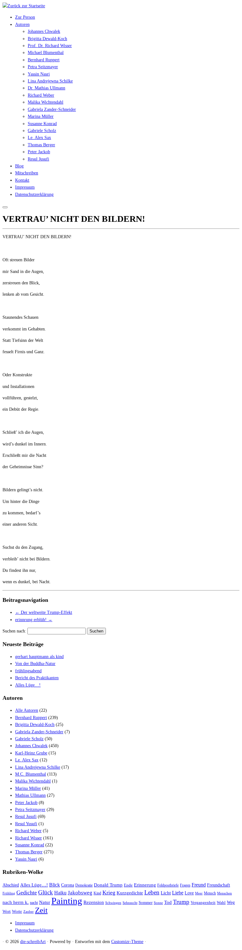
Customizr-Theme (127, 941)
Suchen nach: (14, 631)
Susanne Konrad (42, 123)
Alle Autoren (26, 710)
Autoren (22, 24)
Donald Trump (108, 884)
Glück (45, 892)
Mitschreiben (26, 173)
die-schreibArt (33, 941)
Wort (7, 911)
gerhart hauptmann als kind (39, 656)
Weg (231, 902)
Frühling (9, 893)
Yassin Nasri (39, 74)
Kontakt (22, 180)
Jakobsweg (80, 893)
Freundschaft (218, 885)
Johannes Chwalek (44, 31)
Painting (66, 901)
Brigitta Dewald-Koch (47, 38)
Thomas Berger (41, 144)
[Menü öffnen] (5, 207)
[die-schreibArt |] (24, 5)
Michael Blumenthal (46, 52)
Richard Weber (41, 95)
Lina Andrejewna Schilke (50, 81)
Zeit (41, 909)
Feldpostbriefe (168, 885)
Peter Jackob (39, 151)
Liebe (177, 893)
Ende (128, 885)
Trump (181, 902)
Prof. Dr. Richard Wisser (50, 45)
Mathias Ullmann (30, 795)
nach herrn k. (16, 902)
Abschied (11, 885)
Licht (166, 892)
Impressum (25, 187)
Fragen (185, 885)
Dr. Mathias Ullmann (46, 88)
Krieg (108, 892)
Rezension (94, 902)
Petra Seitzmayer (43, 66)
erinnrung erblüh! (33, 619)
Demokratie (84, 885)
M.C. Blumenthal (30, 774)
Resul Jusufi (38, 159)
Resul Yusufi (26, 823)
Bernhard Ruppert (44, 59)
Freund (199, 884)
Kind (97, 893)
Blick (54, 885)
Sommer (146, 902)
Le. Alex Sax (39, 137)
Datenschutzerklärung (34, 194)
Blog (19, 166)
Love (189, 893)
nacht (34, 903)
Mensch (210, 893)
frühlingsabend (28, 671)
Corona (67, 885)
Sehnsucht (130, 903)
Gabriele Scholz (42, 130)
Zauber (28, 911)
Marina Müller (41, 116)
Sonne (158, 903)
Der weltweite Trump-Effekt (43, 612)
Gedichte (26, 892)
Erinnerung (145, 884)
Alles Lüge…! (28, 685)
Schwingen (113, 903)
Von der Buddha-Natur (35, 663)
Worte (17, 911)
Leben (151, 892)
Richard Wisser (28, 838)
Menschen (224, 893)
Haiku (60, 893)
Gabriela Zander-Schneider (52, 109)
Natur (44, 902)
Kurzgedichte (130, 892)
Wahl (221, 902)
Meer (199, 893)
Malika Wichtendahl (45, 102)
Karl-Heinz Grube (31, 753)
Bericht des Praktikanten (37, 677)
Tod (168, 902)
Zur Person (25, 17)
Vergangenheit (203, 902)
